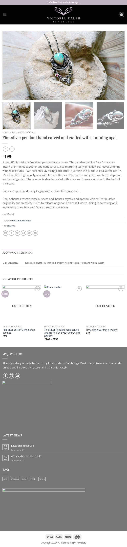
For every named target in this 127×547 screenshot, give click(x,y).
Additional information (17, 253)
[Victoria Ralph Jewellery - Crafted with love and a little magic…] (63, 14)
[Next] (118, 65)
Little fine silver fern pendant (101, 329)
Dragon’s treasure (22, 445)
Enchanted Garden (23, 132)
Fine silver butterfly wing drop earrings (18, 331)
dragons (11, 225)
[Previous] (9, 65)
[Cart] (121, 14)
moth (33, 478)
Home (5, 132)
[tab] (17, 253)
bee (5, 478)
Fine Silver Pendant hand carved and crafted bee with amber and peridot (62, 332)
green (25, 478)
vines (42, 478)
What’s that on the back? (26, 456)
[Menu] (4, 15)
